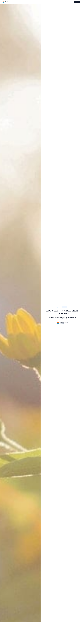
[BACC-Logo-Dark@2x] (5, 1)
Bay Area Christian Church (64, 322)
